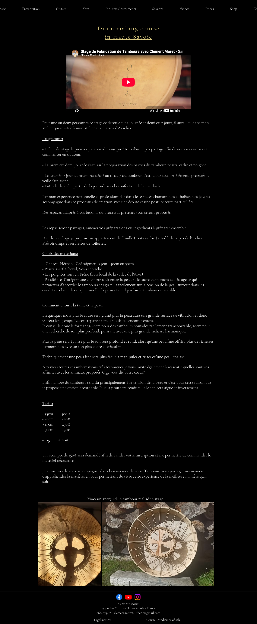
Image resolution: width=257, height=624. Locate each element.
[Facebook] (119, 597)
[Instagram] (137, 597)
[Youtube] (128, 597)
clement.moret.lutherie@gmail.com (137, 613)
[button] (61, 8)
